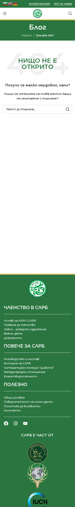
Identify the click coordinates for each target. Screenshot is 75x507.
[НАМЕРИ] (67, 109)
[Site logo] (37, 13)
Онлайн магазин (39, 4)
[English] (10, 3)
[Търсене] (70, 13)
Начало (27, 35)
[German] (15, 3)
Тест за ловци (63, 4)
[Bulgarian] (5, 3)
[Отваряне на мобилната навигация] (5, 13)
